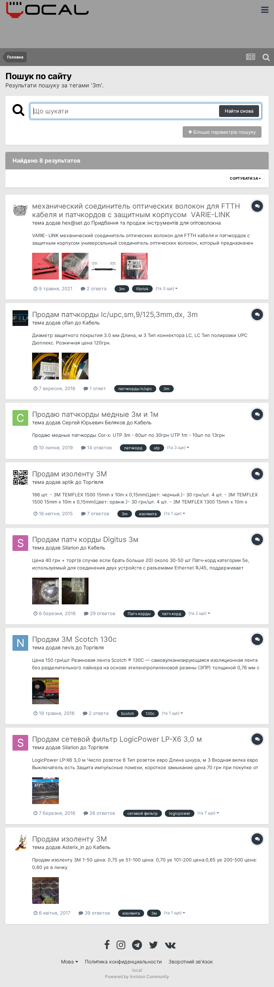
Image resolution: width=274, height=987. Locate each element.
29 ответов (101, 613)
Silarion (70, 547)
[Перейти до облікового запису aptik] (20, 477)
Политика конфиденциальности (123, 961)
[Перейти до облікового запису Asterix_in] (20, 842)
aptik (68, 482)
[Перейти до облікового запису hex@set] (20, 210)
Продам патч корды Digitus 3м (85, 539)
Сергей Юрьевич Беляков (93, 422)
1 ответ (97, 388)
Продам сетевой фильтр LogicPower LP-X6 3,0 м (117, 739)
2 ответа (95, 288)
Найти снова (239, 111)
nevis (68, 647)
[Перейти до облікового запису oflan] (20, 318)
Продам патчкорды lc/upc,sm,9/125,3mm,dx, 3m (115, 314)
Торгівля (93, 482)
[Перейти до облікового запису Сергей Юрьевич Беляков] (20, 418)
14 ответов (99, 447)
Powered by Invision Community (137, 976)
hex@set (72, 223)
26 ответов (101, 813)
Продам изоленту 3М (69, 474)
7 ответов (97, 513)
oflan (67, 322)
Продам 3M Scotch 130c (74, 639)
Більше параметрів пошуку (224, 132)
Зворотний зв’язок (190, 961)
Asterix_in (73, 847)
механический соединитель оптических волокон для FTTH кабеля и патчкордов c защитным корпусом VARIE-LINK (136, 210)
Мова (68, 961)
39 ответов (96, 913)
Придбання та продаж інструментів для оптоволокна (156, 223)
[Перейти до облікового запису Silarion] (20, 543)
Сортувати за (244, 178)
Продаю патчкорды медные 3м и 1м (95, 414)
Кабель (91, 322)
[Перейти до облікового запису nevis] (20, 643)
